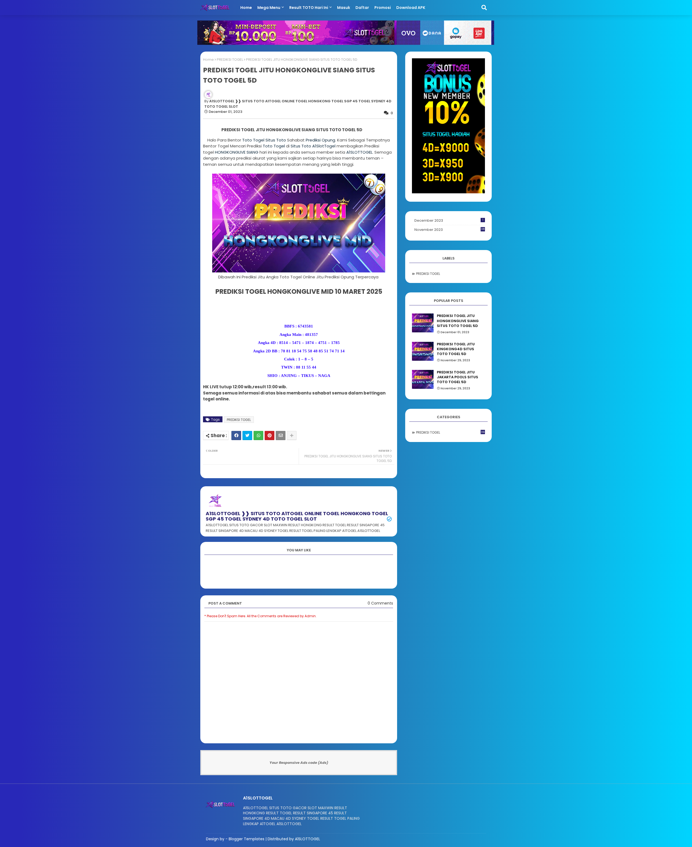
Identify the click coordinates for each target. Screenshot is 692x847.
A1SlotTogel (323, 146)
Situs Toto (275, 140)
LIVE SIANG (236, 152)
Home (246, 7)
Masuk (343, 7)
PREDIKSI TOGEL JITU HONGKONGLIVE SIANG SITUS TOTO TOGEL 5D (458, 320)
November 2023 (449, 229)
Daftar (362, 7)
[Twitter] (247, 435)
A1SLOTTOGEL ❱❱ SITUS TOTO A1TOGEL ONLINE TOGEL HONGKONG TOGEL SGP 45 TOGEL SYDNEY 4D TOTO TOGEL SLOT (297, 516)
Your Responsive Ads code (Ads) (299, 762)
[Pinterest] (269, 435)
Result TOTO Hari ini (308, 7)
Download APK (410, 7)
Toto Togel (253, 140)
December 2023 (448, 220)
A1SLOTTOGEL (359, 152)
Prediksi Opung (320, 140)
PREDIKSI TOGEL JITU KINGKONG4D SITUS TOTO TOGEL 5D (456, 349)
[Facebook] (236, 435)
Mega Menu (268, 7)
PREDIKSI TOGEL (230, 59)
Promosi (382, 7)
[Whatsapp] (258, 435)
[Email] (280, 435)
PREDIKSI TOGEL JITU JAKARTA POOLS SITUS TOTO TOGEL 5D (457, 377)
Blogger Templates (246, 839)
